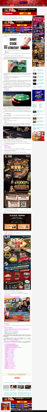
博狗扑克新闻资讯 (35, 106)
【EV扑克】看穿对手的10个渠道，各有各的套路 (9, 382)
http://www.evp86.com (23, 341)
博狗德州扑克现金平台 (35, 104)
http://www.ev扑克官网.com (11, 351)
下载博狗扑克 (16, 5)
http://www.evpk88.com (12, 356)
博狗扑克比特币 (40, 106)
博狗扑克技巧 (26, 5)
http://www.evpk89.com (18, 342)
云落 (32, 411)
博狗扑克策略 (40, 107)
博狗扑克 (10, 19)
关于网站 (19, 411)
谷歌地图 (26, 411)
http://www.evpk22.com (12, 349)
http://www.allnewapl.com (11, 367)
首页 (3, 5)
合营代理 (21, 411)
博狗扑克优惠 (12, 5)
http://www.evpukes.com (11, 359)
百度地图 (24, 411)
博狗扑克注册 (7, 5)
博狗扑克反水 (40, 105)
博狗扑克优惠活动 (6, 16)
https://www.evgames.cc (11, 360)
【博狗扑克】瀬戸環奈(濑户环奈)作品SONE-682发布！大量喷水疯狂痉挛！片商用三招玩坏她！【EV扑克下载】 (24, 382)
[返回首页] (3, 16)
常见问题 (30, 5)
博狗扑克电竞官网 (35, 107)
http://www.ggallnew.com (12, 368)
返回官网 (34, 5)
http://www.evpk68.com (11, 357)
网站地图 (28, 411)
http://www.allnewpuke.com (12, 366)
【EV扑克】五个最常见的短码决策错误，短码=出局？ (13, 18)
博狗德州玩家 (40, 104)
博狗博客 (37, 5)
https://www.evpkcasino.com (11, 361)
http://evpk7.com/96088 (12, 339)
